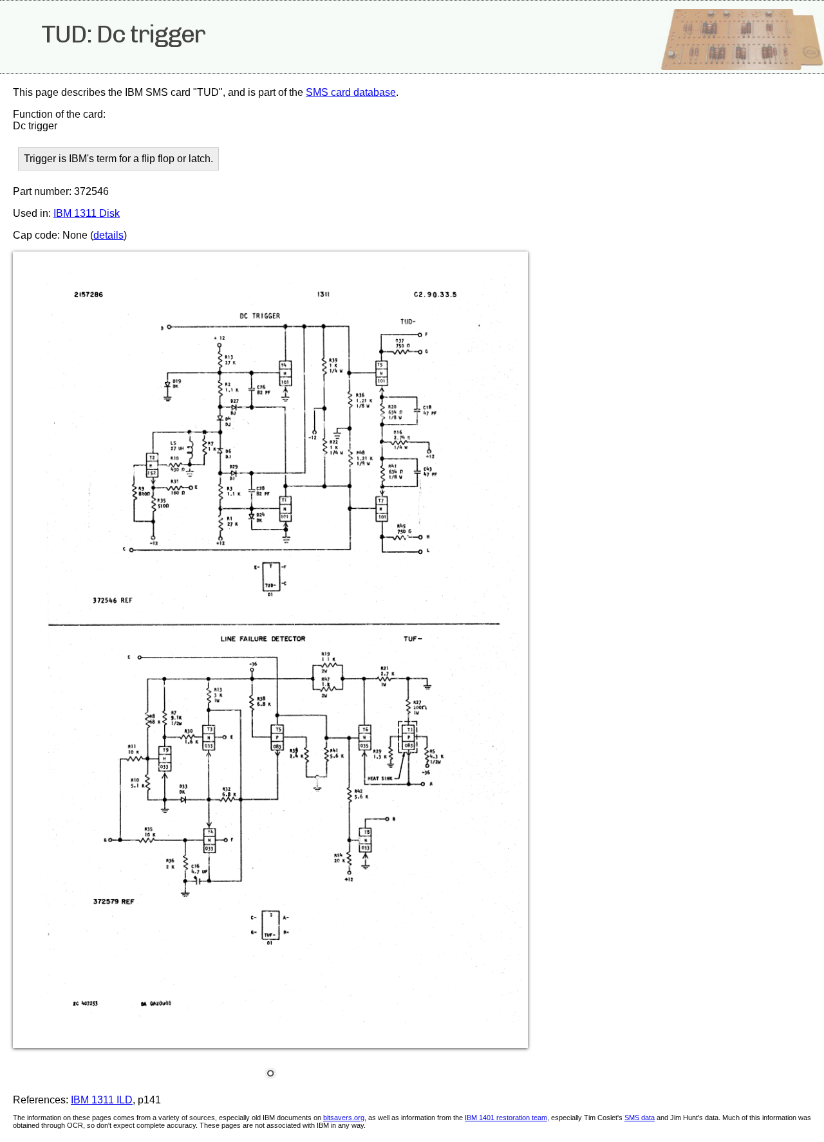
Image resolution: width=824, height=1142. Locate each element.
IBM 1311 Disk (86, 213)
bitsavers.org (343, 1117)
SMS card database (351, 92)
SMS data (639, 1117)
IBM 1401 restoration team (506, 1117)
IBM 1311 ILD (102, 1099)
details (108, 235)
